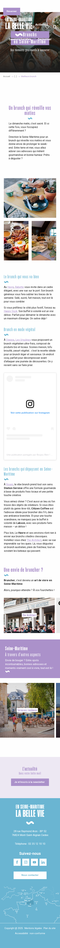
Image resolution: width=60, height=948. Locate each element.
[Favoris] (47, 27)
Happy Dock (10, 311)
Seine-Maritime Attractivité (10, 4)
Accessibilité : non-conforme (30, 933)
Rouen (9, 484)
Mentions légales (33, 928)
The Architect (34, 540)
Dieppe (10, 339)
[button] (54, 27)
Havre (10, 287)
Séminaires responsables (48, 4)
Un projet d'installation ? (29, 4)
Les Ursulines (23, 339)
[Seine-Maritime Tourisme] (17, 27)
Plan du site (50, 928)
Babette (19, 287)
